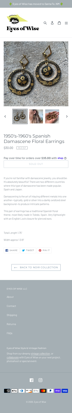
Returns (11, 324)
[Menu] (66, 22)
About (10, 296)
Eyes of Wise (40, 402)
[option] (20, 116)
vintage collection (40, 353)
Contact (11, 305)
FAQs (9, 333)
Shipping (12, 314)
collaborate (13, 357)
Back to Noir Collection (38, 267)
